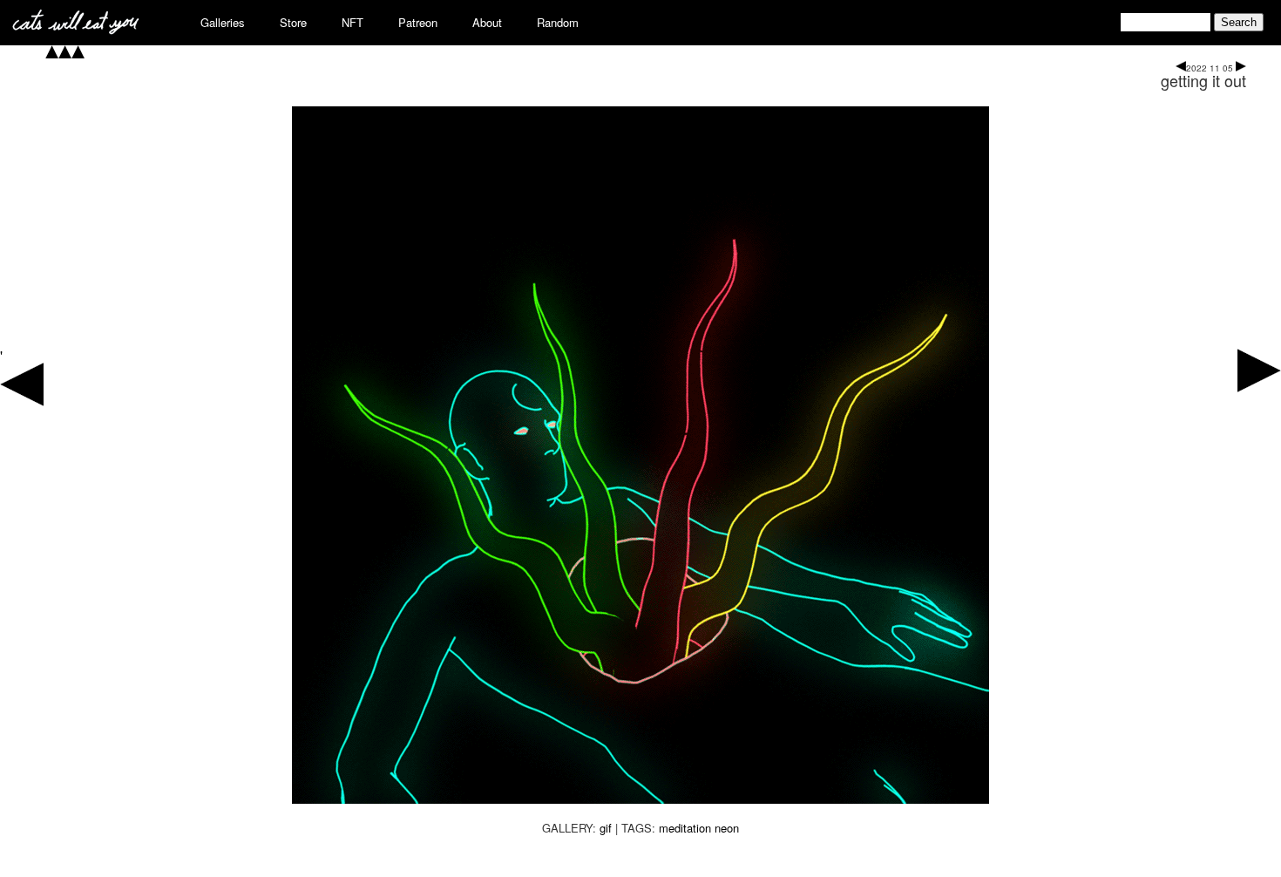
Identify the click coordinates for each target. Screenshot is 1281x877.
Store (293, 22)
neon (727, 827)
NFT (352, 22)
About (487, 22)
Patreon (417, 22)
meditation (685, 827)
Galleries (222, 22)
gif (606, 827)
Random (558, 22)
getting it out (1203, 80)
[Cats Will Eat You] (76, 29)
